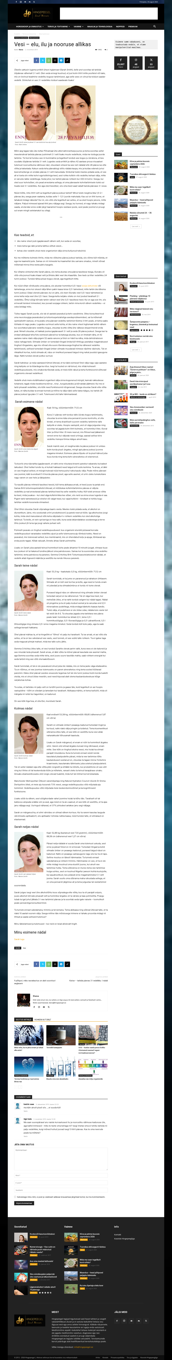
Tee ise (49, 1044)
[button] (154, 26)
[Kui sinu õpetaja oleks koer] (71, 1289)
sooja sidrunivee (90, 285)
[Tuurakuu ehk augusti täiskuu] (121, 177)
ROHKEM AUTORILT (43, 1020)
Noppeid (120, 26)
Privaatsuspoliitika (117, 1357)
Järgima (136, 57)
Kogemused (134, 330)
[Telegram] (61, 60)
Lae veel (135, 226)
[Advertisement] (109, 14)
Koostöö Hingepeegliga (124, 1238)
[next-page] (20, 1087)
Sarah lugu (19, 939)
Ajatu (132, 177)
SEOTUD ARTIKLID (23, 1020)
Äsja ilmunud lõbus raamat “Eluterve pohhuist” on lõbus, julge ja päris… (142, 369)
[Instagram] (21, 2)
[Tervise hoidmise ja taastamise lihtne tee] (29, 1067)
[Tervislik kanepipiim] (61, 1035)
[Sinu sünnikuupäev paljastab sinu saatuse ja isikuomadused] (21, 1277)
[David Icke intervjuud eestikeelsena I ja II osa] (121, 384)
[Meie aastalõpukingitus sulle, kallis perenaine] (121, 423)
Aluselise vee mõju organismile (90, 1079)
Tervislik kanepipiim (54, 1048)
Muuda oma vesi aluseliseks (57, 1079)
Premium (132, 26)
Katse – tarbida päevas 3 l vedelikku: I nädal (88, 980)
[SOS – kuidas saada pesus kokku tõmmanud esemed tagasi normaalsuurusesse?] (93, 1035)
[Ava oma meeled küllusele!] (21, 1264)
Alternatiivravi (34, 38)
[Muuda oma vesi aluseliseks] (61, 1067)
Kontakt (117, 1234)
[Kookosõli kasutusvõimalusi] (121, 286)
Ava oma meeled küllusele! (41, 1261)
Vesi (24, 948)
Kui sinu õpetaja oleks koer (91, 1285)
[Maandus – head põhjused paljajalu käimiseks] (121, 203)
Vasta (25, 1111)
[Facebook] (16, 2)
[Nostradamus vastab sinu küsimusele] (121, 339)
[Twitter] (34, 2)
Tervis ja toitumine (58, 26)
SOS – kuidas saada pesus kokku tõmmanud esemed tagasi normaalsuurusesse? (91, 1050)
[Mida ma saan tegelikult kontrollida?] (121, 190)
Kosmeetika (134, 426)
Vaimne (77, 26)
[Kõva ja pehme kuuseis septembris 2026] (121, 164)
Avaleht (17, 34)
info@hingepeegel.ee (83, 1347)
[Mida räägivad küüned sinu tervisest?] (121, 312)
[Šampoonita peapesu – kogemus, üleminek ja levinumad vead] (121, 325)
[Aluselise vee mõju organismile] (93, 1067)
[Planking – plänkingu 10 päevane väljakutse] (121, 299)
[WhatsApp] (48, 60)
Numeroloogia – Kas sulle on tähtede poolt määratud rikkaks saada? (42, 1249)
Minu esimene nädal (30, 932)
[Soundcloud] (30, 2)
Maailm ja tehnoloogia (99, 26)
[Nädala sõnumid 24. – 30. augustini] (121, 216)
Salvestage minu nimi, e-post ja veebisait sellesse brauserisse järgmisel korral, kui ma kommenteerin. (61, 1197)
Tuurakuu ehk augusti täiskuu (143, 174)
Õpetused (134, 167)
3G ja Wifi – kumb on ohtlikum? (143, 394)
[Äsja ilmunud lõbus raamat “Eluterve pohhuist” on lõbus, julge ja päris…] (121, 370)
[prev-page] (16, 1087)
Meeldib (121, 57)
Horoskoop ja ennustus (29, 26)
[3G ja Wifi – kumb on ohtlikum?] (121, 397)
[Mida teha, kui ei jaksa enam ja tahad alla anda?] (29, 1035)
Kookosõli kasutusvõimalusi (142, 283)
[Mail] (25, 2)
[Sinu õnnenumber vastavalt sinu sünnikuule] (121, 410)
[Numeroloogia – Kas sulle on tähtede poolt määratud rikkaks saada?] (21, 1250)
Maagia (133, 342)
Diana (21, 50)
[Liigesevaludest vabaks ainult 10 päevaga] (21, 1290)
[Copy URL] (67, 60)
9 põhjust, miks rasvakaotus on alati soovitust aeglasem (34, 982)
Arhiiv (98, 1357)
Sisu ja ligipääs (132, 1357)
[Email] (55, 60)
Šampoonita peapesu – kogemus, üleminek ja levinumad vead (144, 324)
